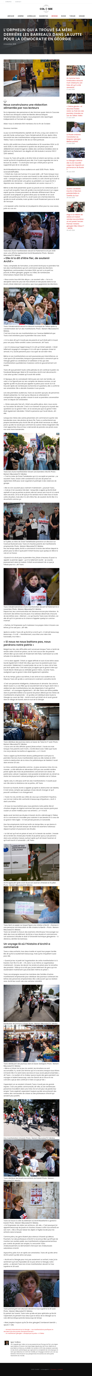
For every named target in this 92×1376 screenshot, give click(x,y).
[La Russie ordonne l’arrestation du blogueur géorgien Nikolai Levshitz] (76, 131)
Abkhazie (10, 16)
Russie (63, 16)
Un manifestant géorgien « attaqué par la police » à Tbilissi (25, 1333)
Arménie (21, 16)
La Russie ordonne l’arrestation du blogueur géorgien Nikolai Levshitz (74, 138)
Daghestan (43, 16)
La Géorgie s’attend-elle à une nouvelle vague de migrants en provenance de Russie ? (75, 165)
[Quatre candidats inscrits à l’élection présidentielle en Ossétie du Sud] (76, 185)
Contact (18, 2)
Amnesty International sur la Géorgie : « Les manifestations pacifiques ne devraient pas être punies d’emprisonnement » (28, 1330)
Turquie (72, 16)
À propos (8, 2)
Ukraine (82, 16)
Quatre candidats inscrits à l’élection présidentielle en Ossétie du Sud (74, 192)
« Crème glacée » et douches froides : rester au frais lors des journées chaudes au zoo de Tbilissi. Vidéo (75, 111)
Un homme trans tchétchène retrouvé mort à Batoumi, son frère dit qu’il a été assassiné (75, 82)
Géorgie (54, 16)
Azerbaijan (31, 16)
